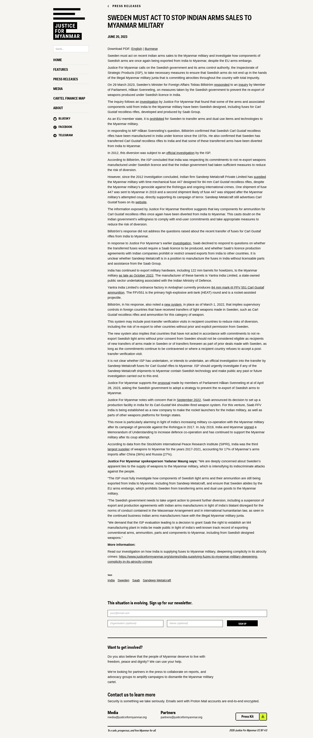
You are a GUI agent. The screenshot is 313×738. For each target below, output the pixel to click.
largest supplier (119, 449)
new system (172, 304)
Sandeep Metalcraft (157, 580)
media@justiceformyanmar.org (127, 717)
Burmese (151, 49)
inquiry (243, 85)
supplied (260, 177)
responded (221, 85)
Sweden (123, 580)
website (141, 202)
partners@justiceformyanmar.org (181, 717)
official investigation (180, 153)
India (111, 580)
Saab (136, 580)
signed (249, 427)
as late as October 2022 (136, 275)
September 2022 (189, 400)
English (136, 49)
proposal (164, 383)
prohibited (157, 119)
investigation (149, 102)
